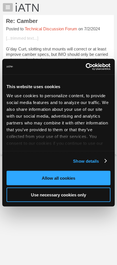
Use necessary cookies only (58, 194)
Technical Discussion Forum (51, 28)
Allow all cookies (58, 178)
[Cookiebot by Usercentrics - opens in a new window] (85, 66)
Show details (86, 160)
